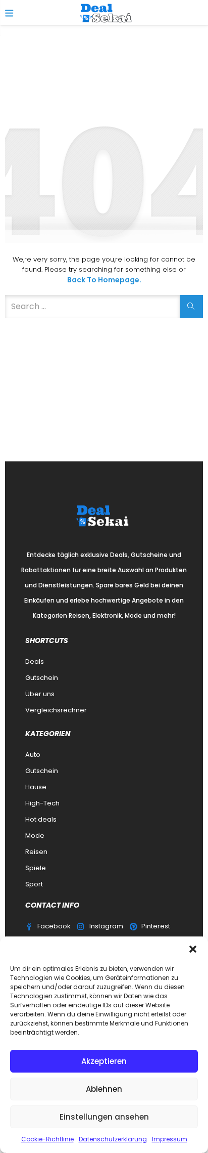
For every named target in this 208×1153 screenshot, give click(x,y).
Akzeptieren (104, 1061)
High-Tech (42, 803)
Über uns (40, 694)
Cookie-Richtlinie (47, 1139)
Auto (32, 754)
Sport (34, 884)
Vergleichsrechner (56, 710)
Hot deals (41, 819)
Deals (34, 661)
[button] (193, 949)
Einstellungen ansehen (104, 1117)
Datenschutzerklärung (113, 1139)
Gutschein (41, 677)
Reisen (36, 852)
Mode (34, 835)
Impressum (169, 1139)
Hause (35, 787)
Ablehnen (104, 1089)
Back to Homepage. (104, 280)
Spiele (35, 868)
